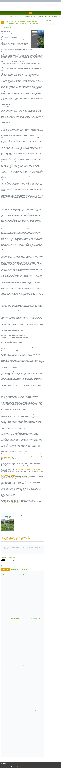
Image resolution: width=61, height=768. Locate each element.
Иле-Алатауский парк (16, 537)
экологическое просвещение (12, 539)
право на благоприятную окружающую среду (12, 538)
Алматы (21, 16)
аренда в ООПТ (15, 536)
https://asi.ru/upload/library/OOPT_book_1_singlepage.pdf (13, 502)
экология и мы (23, 539)
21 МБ (26, 515)
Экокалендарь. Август (15, 618)
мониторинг (24, 537)
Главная (14, 16)
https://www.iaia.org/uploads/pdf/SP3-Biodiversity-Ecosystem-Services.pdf (27, 469)
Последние (24, 569)
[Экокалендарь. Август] (6, 618)
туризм (25, 538)
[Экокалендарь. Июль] (26, 618)
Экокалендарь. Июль (35, 618)
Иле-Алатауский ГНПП (6, 537)
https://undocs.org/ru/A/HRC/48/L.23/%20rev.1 (9, 475)
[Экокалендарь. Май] (26, 710)
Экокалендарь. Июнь (15, 710)
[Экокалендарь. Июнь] (6, 710)
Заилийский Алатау (24, 536)
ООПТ (29, 537)
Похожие (5, 569)
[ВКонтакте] (13, 560)
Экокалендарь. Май (35, 710)
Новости (18, 16)
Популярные (14, 569)
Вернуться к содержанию (6, 508)
